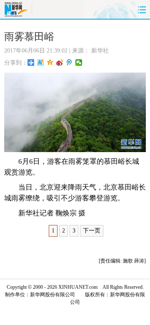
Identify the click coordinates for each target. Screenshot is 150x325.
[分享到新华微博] (40, 62)
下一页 (91, 231)
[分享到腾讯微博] (69, 62)
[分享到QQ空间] (50, 62)
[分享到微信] (78, 62)
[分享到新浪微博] (59, 62)
